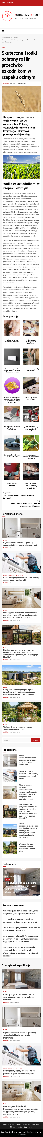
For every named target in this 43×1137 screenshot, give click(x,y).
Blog (3, 47)
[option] (21, 883)
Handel (19, 1127)
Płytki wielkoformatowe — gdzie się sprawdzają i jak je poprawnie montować (21, 528)
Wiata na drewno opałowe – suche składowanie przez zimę (21, 712)
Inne (30, 1127)
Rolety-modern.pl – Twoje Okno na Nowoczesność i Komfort (25, 503)
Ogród (11, 1124)
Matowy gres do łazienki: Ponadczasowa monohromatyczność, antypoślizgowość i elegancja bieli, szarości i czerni (21, 598)
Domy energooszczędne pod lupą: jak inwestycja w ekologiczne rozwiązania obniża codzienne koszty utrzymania (21, 675)
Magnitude (30, 1132)
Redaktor (6, 83)
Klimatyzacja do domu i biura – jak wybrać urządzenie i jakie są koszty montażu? (21, 886)
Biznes (8, 879)
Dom (21, 575)
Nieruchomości (21, 1124)
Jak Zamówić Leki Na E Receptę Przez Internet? (18, 495)
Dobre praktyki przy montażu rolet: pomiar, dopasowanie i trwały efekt (21, 563)
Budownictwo (13, 575)
